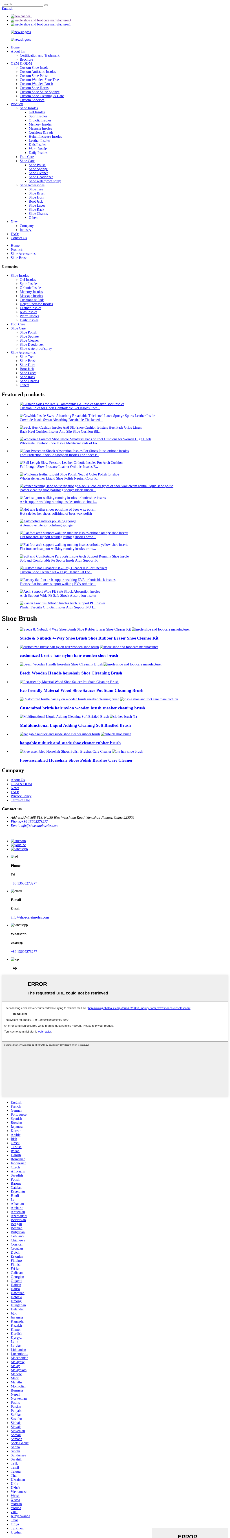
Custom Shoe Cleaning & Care (42, 96)
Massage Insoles (40, 128)
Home (15, 47)
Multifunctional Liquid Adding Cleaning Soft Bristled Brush (75, 725)
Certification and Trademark (40, 55)
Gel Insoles (37, 112)
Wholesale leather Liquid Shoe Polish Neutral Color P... (59, 478)
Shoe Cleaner (38, 173)
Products (17, 104)
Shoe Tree (36, 189)
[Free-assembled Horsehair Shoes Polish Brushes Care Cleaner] (65, 751)
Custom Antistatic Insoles (38, 71)
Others (33, 217)
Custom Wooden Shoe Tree (39, 80)
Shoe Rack (36, 209)
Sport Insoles (38, 116)
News (15, 222)
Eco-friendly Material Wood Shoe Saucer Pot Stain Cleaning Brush (82, 690)
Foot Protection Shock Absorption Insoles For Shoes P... (59, 455)
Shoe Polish (37, 165)
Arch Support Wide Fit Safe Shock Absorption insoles (58, 595)
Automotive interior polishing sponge (46, 525)
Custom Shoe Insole (34, 67)
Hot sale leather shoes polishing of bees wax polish (56, 513)
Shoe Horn (36, 197)
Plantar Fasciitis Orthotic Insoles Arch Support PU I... (58, 607)
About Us (18, 51)
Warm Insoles (38, 149)
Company (27, 226)
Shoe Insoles (29, 108)
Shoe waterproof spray (45, 181)
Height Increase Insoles (45, 136)
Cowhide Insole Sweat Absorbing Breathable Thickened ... (61, 420)
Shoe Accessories (32, 185)
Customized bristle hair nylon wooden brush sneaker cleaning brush (82, 708)
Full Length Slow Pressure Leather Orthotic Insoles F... (59, 466)
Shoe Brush (37, 193)
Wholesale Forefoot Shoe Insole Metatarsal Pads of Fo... (60, 443)
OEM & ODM (21, 63)
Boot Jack (36, 201)
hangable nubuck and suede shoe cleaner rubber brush (70, 742)
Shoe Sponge (38, 169)
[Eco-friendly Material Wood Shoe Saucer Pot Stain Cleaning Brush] (69, 682)
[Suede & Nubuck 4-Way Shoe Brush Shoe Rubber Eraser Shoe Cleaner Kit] (75, 629)
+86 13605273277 (24, 883)
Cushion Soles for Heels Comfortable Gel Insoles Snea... (60, 408)
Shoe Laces (37, 205)
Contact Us (19, 238)
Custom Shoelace (32, 100)
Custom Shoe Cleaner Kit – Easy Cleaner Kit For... (56, 572)
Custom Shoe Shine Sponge (40, 92)
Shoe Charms (38, 213)
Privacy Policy (21, 796)
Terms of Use (20, 800)
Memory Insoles (40, 124)
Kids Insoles (37, 144)
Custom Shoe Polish (34, 76)
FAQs (15, 234)
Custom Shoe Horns (34, 88)
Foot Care (27, 157)
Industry (25, 230)
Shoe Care (27, 161)
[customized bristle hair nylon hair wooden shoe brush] (59, 647)
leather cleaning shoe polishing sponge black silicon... (58, 490)
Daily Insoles (38, 153)
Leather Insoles (39, 140)
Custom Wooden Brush (36, 84)
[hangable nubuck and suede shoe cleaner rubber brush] (60, 734)
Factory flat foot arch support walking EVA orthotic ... (58, 584)
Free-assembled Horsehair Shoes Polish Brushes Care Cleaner (76, 760)
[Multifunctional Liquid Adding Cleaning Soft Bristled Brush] (64, 716)
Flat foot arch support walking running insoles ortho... (58, 537)
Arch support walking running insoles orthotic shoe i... (58, 502)
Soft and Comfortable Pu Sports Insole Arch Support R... (60, 560)
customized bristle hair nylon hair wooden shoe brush (69, 655)
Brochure (26, 59)
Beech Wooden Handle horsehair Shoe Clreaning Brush (71, 673)
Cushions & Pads (41, 132)
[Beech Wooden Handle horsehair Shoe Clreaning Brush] (61, 664)
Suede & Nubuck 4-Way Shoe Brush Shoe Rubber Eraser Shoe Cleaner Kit (89, 638)
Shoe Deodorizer (41, 177)
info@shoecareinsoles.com (30, 917)
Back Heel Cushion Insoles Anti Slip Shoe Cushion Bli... (60, 431)
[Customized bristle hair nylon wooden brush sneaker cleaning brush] (69, 699)
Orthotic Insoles (40, 120)
